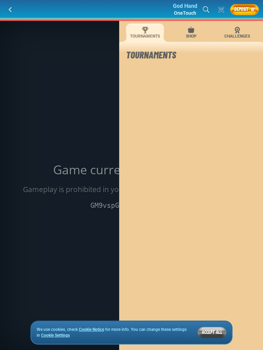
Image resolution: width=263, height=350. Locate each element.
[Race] (221, 9)
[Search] (206, 9)
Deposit (241, 9)
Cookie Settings (55, 335)
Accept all (212, 332)
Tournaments (145, 36)
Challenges (237, 36)
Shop (191, 36)
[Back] (10, 9)
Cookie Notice (91, 329)
